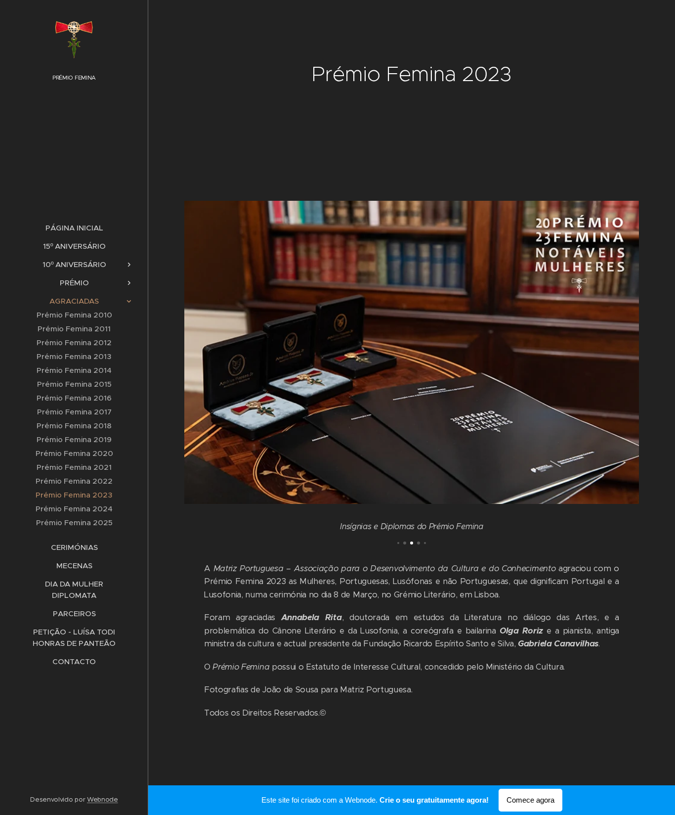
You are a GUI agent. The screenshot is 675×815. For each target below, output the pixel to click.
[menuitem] (74, 227)
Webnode (102, 799)
